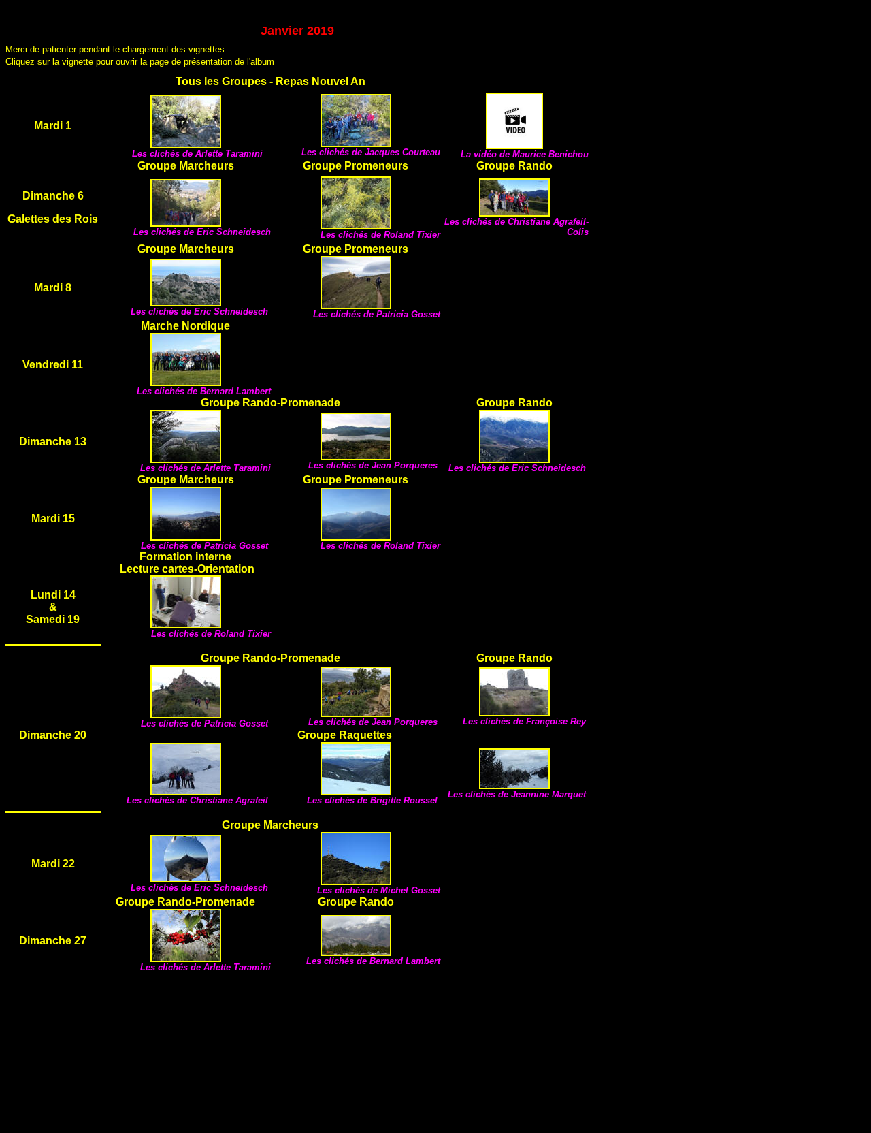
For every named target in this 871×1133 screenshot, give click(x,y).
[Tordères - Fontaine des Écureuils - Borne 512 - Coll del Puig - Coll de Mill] (185, 537)
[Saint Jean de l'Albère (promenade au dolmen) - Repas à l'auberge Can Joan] (185, 144)
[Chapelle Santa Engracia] (356, 537)
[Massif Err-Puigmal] (185, 791)
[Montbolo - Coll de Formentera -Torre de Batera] (514, 712)
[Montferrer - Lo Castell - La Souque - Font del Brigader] (356, 952)
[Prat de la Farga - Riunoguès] (185, 223)
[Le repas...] (514, 145)
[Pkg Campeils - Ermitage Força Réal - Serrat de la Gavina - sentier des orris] (185, 878)
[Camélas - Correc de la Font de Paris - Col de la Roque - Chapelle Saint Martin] (356, 305)
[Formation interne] (185, 625)
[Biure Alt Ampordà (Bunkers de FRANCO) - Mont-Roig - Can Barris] (185, 714)
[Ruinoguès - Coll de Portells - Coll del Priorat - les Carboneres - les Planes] (514, 213)
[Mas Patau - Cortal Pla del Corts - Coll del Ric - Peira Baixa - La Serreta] (185, 958)
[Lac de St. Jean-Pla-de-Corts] (185, 382)
